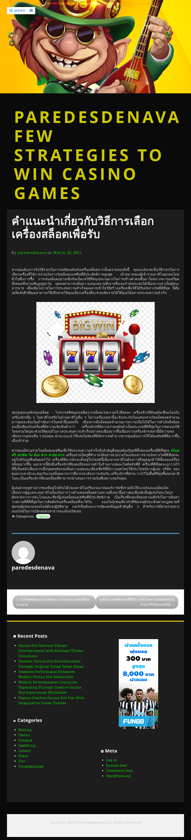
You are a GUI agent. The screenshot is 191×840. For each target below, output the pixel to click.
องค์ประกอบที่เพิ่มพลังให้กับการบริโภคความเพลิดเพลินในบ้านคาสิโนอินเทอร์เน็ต (136, 602)
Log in (111, 760)
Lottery (24, 751)
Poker (23, 756)
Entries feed (116, 765)
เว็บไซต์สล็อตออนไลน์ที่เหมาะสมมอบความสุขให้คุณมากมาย (53, 602)
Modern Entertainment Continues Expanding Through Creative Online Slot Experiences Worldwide (50, 687)
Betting (24, 730)
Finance (25, 740)
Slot (21, 761)
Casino (43, 516)
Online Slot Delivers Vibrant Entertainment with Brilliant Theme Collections (50, 650)
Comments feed (119, 770)
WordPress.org (118, 776)
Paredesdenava (95, 116)
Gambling (26, 745)
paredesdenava (31, 252)
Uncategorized (30, 766)
